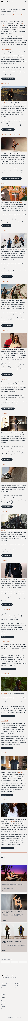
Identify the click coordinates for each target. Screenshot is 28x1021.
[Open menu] (26, 2)
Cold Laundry (4, 693)
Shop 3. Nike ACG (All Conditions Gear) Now (10, 178)
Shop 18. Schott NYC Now (7, 848)
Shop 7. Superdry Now (6, 374)
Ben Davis (20, 772)
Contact (3, 1006)
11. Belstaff (4, 511)
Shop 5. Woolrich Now (6, 276)
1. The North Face (6, 49)
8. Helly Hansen (5, 379)
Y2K (2, 992)
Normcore (17, 990)
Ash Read (3, 14)
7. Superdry (4, 330)
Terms (2, 1011)
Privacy (2, 1008)
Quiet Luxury (5, 961)
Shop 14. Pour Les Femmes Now (8, 669)
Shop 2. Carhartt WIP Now (7, 129)
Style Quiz (3, 1002)
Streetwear (23, 961)
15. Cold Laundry (6, 674)
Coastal (3, 990)
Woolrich (20, 249)
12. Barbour (4, 560)
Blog (2, 1000)
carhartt (3, 103)
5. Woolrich (4, 230)
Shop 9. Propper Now (6, 459)
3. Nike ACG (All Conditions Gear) (11, 134)
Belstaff (3, 531)
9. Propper (4, 413)
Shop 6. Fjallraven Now (6, 325)
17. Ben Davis (4, 753)
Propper (3, 434)
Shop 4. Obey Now (5, 225)
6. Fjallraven (4, 281)
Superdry (3, 349)
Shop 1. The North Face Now (7, 78)
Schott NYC (12, 821)
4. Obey (3, 183)
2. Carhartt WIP (5, 83)
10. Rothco (4, 464)
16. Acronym (4, 721)
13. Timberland (5, 609)
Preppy (16, 985)
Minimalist (14, 961)
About (2, 1004)
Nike (2, 153)
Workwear (3, 994)
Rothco (3, 483)
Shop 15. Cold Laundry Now (7, 716)
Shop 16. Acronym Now (6, 748)
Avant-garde (18, 987)
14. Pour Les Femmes (7, 641)
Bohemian (17, 983)
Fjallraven (3, 312)
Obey (21, 202)
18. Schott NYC (5, 800)
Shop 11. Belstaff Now (6, 555)
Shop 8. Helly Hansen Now (7, 408)
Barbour (22, 579)
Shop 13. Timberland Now (7, 636)
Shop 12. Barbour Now (6, 604)
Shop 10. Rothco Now (6, 506)
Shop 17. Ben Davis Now (6, 795)
